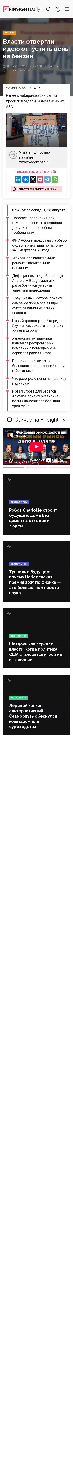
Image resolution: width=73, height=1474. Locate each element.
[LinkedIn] (18, 179)
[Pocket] (40, 179)
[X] (33, 179)
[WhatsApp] (55, 179)
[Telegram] (47, 179)
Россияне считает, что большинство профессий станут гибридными (39, 366)
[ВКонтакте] (25, 179)
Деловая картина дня (21, 9)
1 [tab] (13, 467)
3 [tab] (59, 467)
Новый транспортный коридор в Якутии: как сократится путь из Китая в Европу (39, 326)
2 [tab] (36, 467)
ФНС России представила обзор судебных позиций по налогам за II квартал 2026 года (39, 245)
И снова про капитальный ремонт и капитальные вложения (33, 263)
